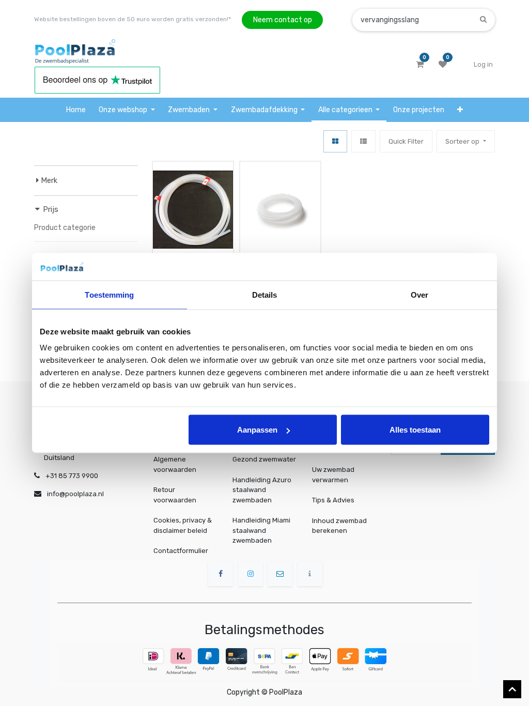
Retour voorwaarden (174, 495)
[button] (460, 110)
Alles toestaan (415, 429)
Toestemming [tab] (109, 294)
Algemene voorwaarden (174, 464)
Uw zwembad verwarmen (333, 475)
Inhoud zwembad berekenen (339, 525)
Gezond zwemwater (264, 459)
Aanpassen (257, 429)
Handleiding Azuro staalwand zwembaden (261, 490)
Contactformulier (180, 551)
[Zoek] (483, 19)
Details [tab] (264, 294)
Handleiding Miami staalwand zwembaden (261, 530)
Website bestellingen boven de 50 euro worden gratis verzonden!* (132, 19)
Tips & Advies (333, 500)
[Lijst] (363, 141)
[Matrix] (335, 141)
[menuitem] (75, 110)
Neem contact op (282, 20)
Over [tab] (419, 294)
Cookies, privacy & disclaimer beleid (182, 525)
